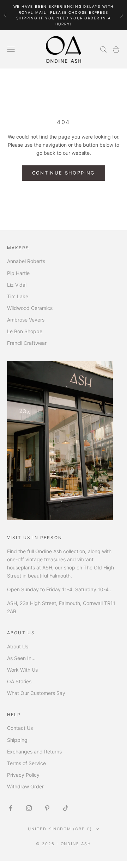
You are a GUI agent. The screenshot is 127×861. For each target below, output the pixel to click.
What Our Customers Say (36, 693)
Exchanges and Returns (34, 752)
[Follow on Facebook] (10, 808)
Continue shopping (63, 173)
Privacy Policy (23, 775)
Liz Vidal (16, 285)
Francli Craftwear (27, 343)
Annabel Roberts (26, 261)
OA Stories (19, 681)
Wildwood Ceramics (30, 308)
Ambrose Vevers (25, 320)
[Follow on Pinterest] (47, 808)
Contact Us (20, 728)
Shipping (17, 740)
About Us (17, 646)
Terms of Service (26, 763)
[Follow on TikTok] (65, 808)
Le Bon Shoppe (24, 331)
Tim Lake (17, 296)
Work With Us (22, 670)
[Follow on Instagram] (28, 808)
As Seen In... (21, 658)
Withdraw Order (25, 786)
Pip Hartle (18, 273)
